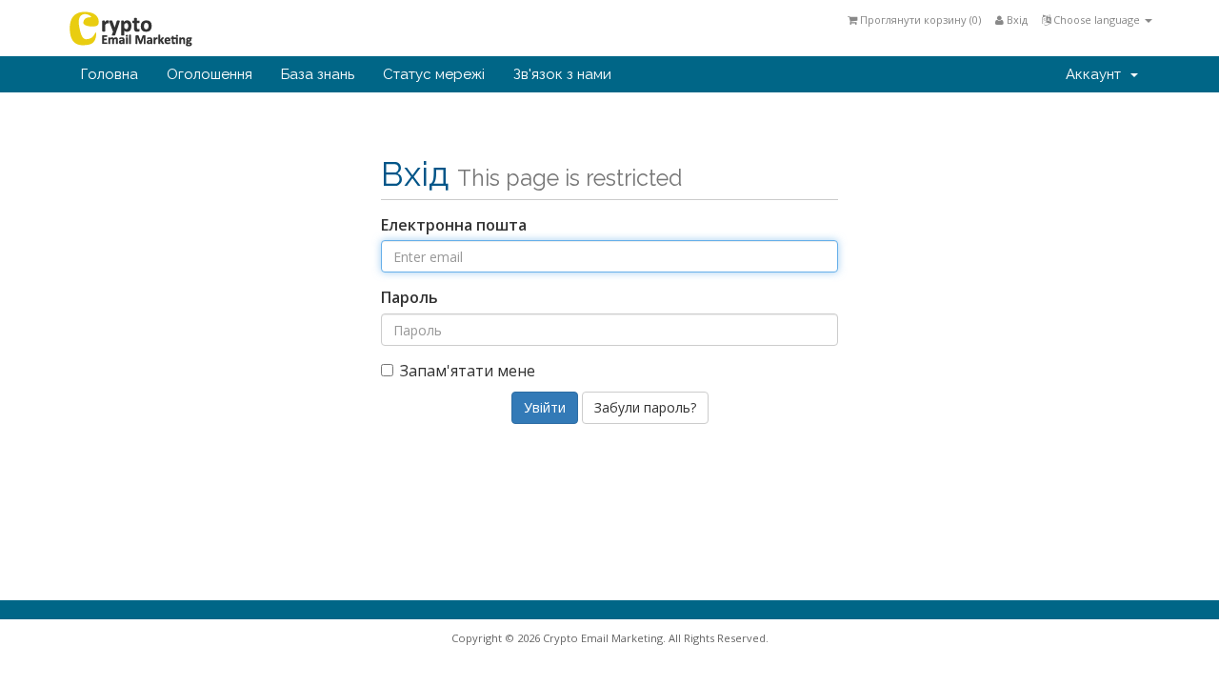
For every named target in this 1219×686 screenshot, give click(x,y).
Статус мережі (434, 74)
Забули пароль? (645, 407)
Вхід (1016, 19)
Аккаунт (1097, 74)
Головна (109, 74)
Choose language (1096, 19)
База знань (317, 74)
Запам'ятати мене (467, 370)
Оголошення (209, 74)
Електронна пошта (454, 224)
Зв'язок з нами (562, 74)
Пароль (409, 297)
